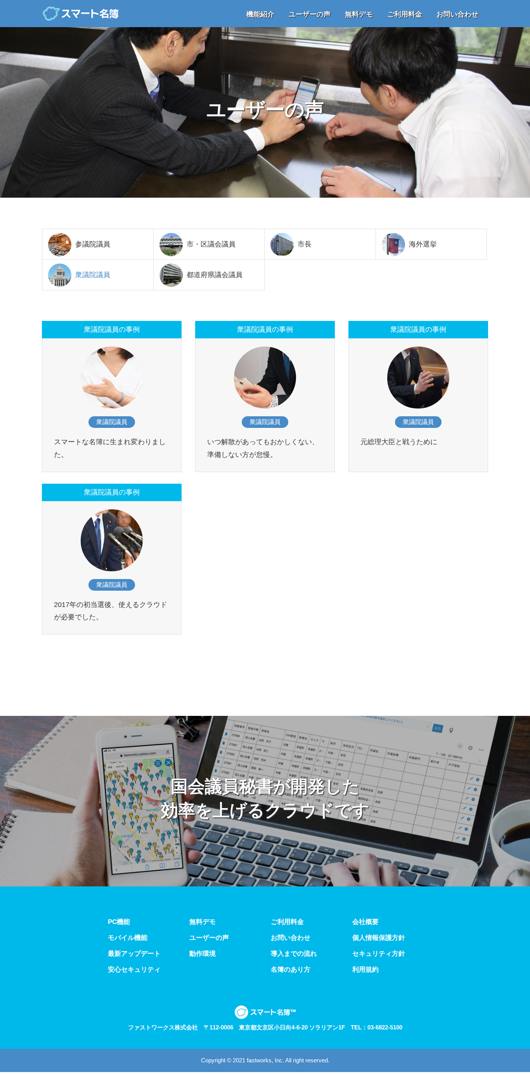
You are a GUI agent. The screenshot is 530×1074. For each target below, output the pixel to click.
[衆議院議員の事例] (112, 378)
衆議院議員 (111, 422)
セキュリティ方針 (378, 953)
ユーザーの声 (209, 937)
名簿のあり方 (290, 969)
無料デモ (202, 922)
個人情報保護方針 (378, 937)
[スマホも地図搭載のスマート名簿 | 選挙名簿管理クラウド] (81, 14)
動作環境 (202, 953)
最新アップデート (134, 953)
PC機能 (119, 922)
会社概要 (365, 922)
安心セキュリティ (134, 969)
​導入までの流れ (294, 953)
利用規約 (365, 969)
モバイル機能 (127, 937)
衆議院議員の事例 (112, 329)
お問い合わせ (290, 937)
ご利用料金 (287, 922)
